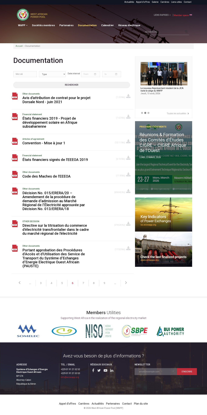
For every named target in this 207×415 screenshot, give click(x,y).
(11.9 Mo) (121, 175)
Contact (187, 2)
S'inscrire (187, 371)
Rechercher (71, 85)
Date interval (74, 73)
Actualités (129, 2)
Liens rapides (161, 15)
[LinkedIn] (112, 371)
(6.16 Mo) (121, 159)
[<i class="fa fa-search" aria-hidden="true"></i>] (187, 32)
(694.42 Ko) (120, 192)
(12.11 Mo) (120, 142)
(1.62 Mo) (121, 118)
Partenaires (66, 25)
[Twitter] (99, 371)
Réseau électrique (129, 25)
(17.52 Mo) (120, 249)
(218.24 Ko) (120, 225)
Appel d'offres (143, 2)
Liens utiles (176, 2)
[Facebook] (93, 371)
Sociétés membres (43, 25)
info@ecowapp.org (70, 377)
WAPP (22, 25)
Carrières (164, 2)
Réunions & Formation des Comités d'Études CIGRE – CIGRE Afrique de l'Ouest (163, 142)
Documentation (87, 25)
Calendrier (107, 25)
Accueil (19, 46)
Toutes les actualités (177, 113)
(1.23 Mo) (121, 97)
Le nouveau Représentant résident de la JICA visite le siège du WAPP (162, 89)
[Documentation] (191, 14)
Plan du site (141, 403)
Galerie (155, 2)
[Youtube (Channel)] (106, 371)
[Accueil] (33, 15)
